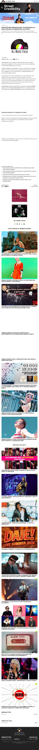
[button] (16, 59)
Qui (11, 65)
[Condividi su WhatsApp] (7, 59)
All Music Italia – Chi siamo (6, 741)
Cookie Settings (34, 741)
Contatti (12, 741)
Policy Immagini (29, 741)
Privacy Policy (19, 741)
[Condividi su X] (12, 59)
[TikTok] (36, 739)
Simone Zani (4, 57)
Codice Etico (15, 741)
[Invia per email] (18, 59)
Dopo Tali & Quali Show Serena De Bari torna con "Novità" (16, 174)
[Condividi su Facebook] (10, 59)
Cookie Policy (24, 741)
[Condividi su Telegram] (14, 59)
